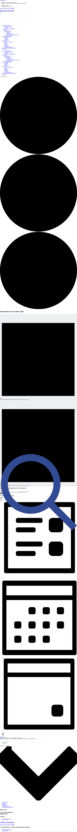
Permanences (7, 39)
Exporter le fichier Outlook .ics (7, 807)
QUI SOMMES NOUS (6, 25)
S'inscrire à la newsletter (7, 822)
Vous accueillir (7, 30)
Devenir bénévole (10, 33)
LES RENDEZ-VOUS (6, 36)
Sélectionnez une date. (26, 738)
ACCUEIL (4, 29)
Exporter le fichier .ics (6, 806)
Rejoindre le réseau (8, 31)
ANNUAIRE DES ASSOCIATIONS (9, 73)
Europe (6, 43)
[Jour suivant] (3, 734)
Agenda (6, 38)
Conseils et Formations (9, 41)
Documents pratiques (8, 35)
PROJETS (4, 40)
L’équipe (6, 27)
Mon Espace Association (7, 10)
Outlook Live (4, 805)
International (7, 44)
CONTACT (4, 49)
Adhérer (8, 32)
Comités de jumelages (8, 72)
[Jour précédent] (3, 733)
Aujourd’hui (2, 736)
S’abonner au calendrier (5, 745)
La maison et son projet (9, 26)
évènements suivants (25, 399)
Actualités (6, 37)
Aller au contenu (3, 0)
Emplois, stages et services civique (13, 34)
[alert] (38, 357)
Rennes (6, 42)
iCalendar (4, 803)
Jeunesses (6, 45)
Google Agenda (5, 802)
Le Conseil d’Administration (10, 28)
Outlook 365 (4, 804)
